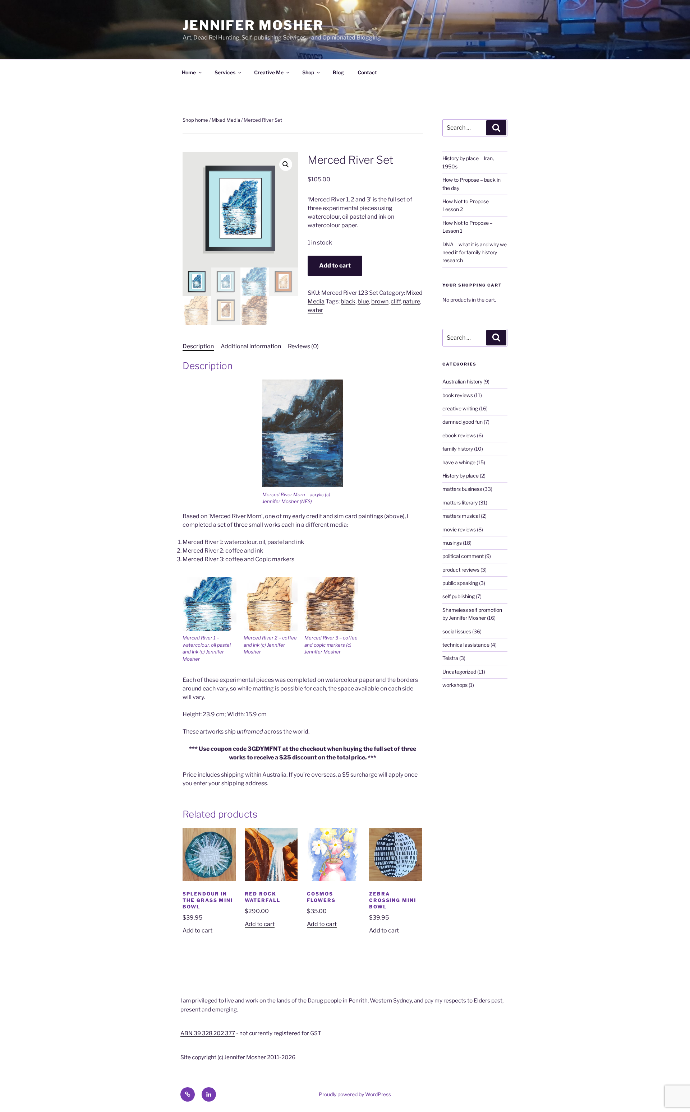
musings (452, 543)
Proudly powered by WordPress (355, 1094)
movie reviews (459, 529)
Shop (308, 72)
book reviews (457, 395)
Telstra (450, 658)
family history (457, 449)
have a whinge (458, 462)
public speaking (460, 583)
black (348, 301)
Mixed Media (226, 120)
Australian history (462, 381)
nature (411, 301)
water (315, 310)
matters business (462, 489)
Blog (338, 72)
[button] (285, 164)
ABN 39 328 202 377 (207, 1033)
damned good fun (462, 422)
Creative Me (269, 72)
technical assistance (465, 645)
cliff (396, 301)
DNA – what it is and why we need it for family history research (474, 252)
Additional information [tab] (251, 346)
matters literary (460, 502)
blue (363, 301)
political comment (463, 556)
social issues (456, 631)
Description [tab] (198, 346)
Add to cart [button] (197, 930)
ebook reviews (459, 435)
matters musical (461, 516)
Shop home (195, 120)
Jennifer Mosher (253, 25)
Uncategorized (459, 672)
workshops (455, 685)
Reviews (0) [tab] (303, 346)
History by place (460, 476)
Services (225, 72)
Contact (367, 72)
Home (189, 72)
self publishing (458, 596)
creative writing (460, 408)
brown (379, 301)
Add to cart (335, 265)
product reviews (460, 570)
